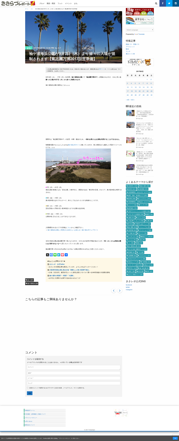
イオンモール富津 (134, 265)
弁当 (141, 271)
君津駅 (131, 252)
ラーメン (143, 233)
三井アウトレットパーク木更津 (139, 211)
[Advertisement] (73, 326)
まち (75, 3)
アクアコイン (144, 255)
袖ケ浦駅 (132, 227)
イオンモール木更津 (135, 214)
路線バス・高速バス (132, 44)
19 (135, 91)
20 (139, 91)
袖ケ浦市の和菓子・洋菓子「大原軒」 (62, 275)
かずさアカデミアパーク (136, 259)
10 (128, 87)
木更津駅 (143, 189)
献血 (139, 243)
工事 (149, 221)
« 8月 (127, 100)
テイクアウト (144, 198)
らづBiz (131, 233)
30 (151, 95)
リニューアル (144, 227)
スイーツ (132, 205)
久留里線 (146, 262)
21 (143, 91)
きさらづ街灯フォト (135, 274)
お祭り (131, 271)
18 (132, 91)
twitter (128, 287)
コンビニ (132, 240)
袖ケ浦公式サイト (74, 145)
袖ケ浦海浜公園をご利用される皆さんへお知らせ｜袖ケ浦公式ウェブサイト (73, 230)
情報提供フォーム (30, 410)
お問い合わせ (28, 421)
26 (135, 95)
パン (131, 243)
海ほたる (149, 265)
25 (132, 95)
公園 (131, 217)
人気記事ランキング (135, 221)
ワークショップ (145, 230)
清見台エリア (133, 262)
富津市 (132, 198)
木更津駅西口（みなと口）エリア (139, 192)
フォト (60, 3)
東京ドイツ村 (130, 54)
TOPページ (102, 69)
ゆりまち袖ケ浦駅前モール (137, 249)
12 (135, 87)
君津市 (132, 189)
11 (132, 87)
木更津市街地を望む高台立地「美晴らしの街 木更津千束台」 (70, 270)
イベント (68, 3)
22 (147, 91)
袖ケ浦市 (30, 280)
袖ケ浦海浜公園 (32, 283)
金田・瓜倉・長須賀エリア (137, 195)
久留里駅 (132, 255)
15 (147, 87)
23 (151, 91)
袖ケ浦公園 (144, 268)
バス (141, 252)
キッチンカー (133, 236)
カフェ (141, 217)
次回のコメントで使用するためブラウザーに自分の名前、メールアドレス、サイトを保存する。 (57, 388)
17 (128, 91)
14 (143, 87)
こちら (69, 227)
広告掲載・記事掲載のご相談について (35, 414)
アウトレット (130, 47)
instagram (129, 289)
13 (139, 87)
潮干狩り (132, 268)
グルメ (41, 3)
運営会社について (30, 425)
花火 (142, 240)
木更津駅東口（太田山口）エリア (139, 202)
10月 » (133, 100)
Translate (141, 34)
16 (151, 87)
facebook (129, 285)
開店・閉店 (51, 3)
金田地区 (132, 208)
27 (139, 95)
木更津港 (132, 230)
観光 (127, 49)
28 (143, 95)
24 (128, 95)
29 (147, 95)
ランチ (128, 51)
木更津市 (133, 186)
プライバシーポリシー (64, 438)
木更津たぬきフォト (143, 224)
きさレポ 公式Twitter (57, 264)
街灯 (149, 271)
